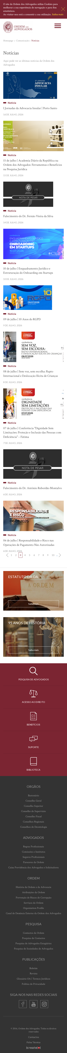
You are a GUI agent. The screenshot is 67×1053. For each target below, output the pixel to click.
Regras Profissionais (33, 846)
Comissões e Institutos (33, 852)
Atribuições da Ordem (33, 892)
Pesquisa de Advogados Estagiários (33, 943)
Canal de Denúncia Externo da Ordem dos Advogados (33, 913)
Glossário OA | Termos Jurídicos (33, 979)
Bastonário (33, 795)
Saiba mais (57, 14)
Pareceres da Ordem (33, 862)
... (57, 555)
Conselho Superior (33, 806)
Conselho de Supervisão (33, 811)
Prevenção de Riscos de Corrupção (33, 897)
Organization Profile (33, 908)
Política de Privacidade (33, 984)
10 (53, 555)
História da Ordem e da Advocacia (33, 887)
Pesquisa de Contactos (33, 938)
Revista (33, 973)
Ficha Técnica (33, 1042)
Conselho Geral (33, 801)
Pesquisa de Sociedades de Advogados (33, 948)
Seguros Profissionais (34, 857)
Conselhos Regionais (33, 821)
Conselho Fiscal (34, 816)
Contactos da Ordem (33, 933)
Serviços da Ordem (33, 903)
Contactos (33, 1037)
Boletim (33, 968)
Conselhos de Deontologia (33, 827)
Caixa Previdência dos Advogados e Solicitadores (33, 867)
